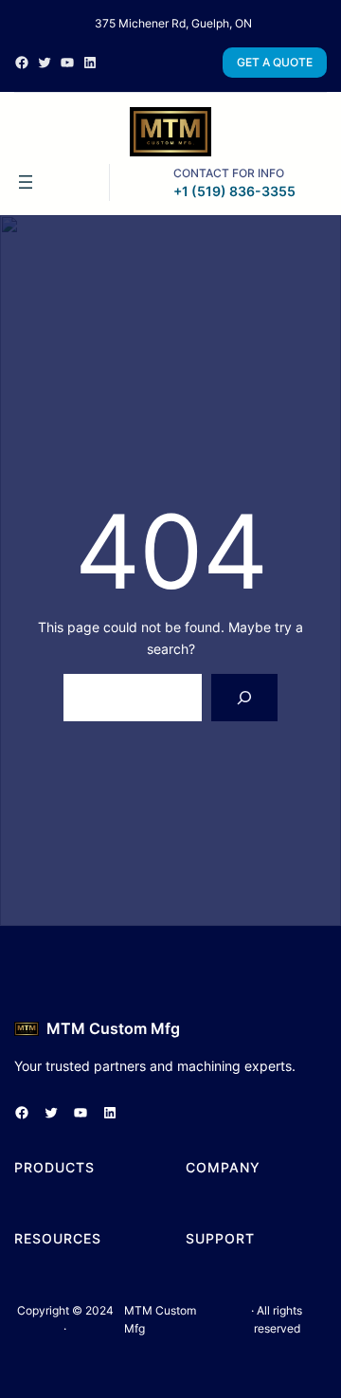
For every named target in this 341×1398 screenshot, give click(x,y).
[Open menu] (25, 182)
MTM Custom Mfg (113, 1028)
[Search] (244, 697)
